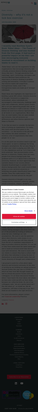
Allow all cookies (19, 216)
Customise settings (18, 222)
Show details (28, 211)
